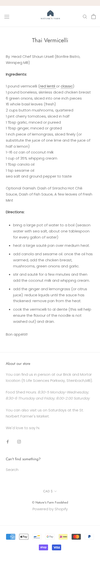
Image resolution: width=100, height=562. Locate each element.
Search (12, 469)
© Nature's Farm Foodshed (50, 502)
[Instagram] (19, 441)
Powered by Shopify (50, 508)
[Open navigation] (6, 16)
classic (67, 86)
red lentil (48, 86)
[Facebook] (7, 441)
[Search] (85, 16)
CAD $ (48, 491)
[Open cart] (94, 16)
